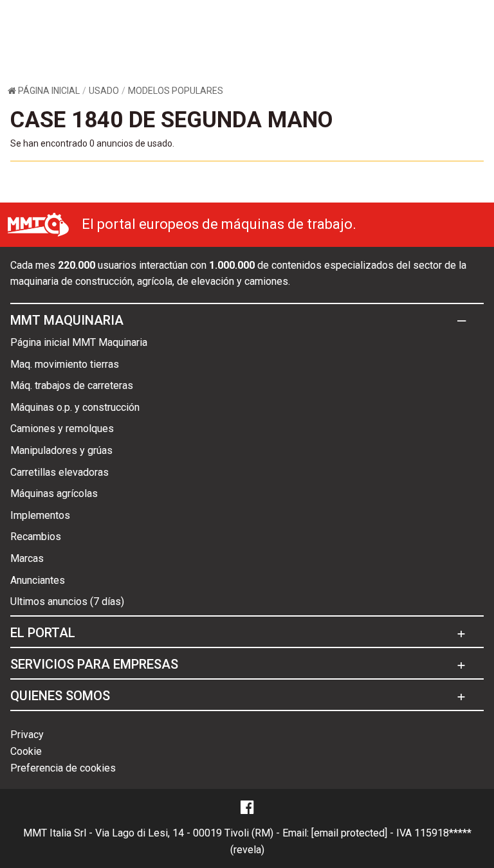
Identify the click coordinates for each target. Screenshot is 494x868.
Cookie (26, 751)
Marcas (27, 558)
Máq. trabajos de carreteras (71, 385)
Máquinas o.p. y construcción (75, 407)
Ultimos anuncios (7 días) (67, 601)
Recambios (35, 536)
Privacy (27, 734)
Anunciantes (37, 580)
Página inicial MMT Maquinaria (78, 342)
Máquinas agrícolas (54, 493)
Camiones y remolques (62, 428)
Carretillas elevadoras (59, 472)
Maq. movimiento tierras (64, 364)
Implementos (40, 515)
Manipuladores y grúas (61, 450)
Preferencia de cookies (63, 768)
